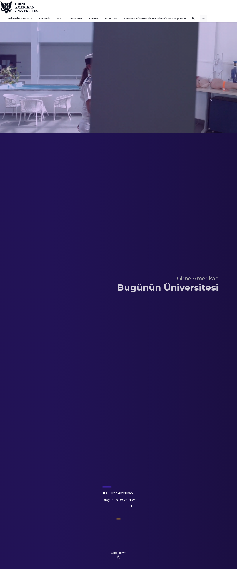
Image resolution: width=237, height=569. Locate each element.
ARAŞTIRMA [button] (76, 18)
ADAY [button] (60, 18)
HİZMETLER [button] (111, 18)
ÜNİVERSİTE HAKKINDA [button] (20, 18)
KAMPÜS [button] (93, 18)
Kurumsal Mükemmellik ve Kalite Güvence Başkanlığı (155, 18)
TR (203, 18)
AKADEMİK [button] (44, 18)
